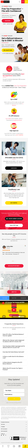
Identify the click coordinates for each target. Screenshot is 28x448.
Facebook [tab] (23, 298)
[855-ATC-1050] (19, 1)
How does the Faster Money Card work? (13, 352)
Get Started (13, 202)
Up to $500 (8, 118)
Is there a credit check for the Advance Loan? (13, 357)
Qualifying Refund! (17, 120)
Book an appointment (13, 265)
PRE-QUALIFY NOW (7, 50)
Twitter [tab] (14, 298)
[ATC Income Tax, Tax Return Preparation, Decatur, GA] (18, 438)
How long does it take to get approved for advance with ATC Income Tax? (14, 346)
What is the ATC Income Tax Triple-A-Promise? (13, 369)
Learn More (14, 168)
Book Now (7, 20)
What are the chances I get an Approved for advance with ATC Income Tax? (13, 340)
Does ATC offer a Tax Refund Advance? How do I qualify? (13, 335)
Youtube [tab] (4, 298)
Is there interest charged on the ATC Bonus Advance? (12, 363)
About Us (14, 291)
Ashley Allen (10, 246)
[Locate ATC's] (23, 1)
